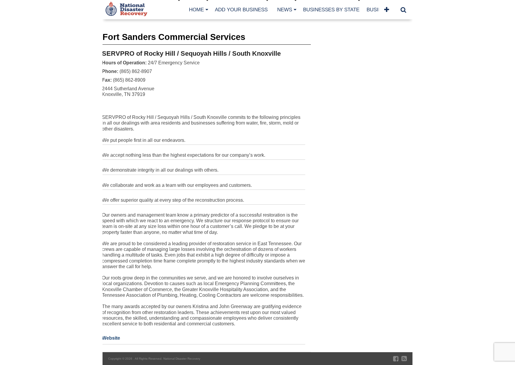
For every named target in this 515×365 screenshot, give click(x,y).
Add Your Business (241, 10)
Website (111, 338)
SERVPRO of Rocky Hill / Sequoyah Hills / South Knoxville (191, 53)
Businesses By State (331, 10)
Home (196, 10)
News (284, 10)
